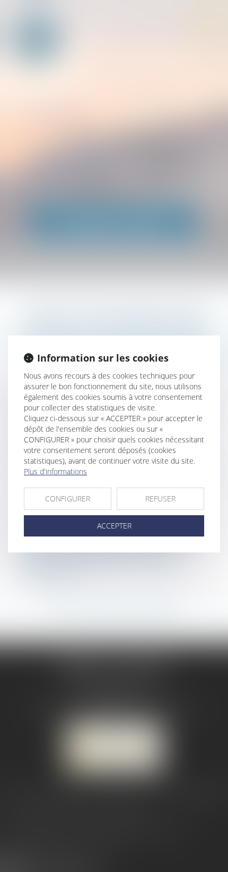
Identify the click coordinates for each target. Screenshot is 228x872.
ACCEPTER (114, 526)
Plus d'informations (55, 471)
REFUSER (160, 498)
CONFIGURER (67, 498)
